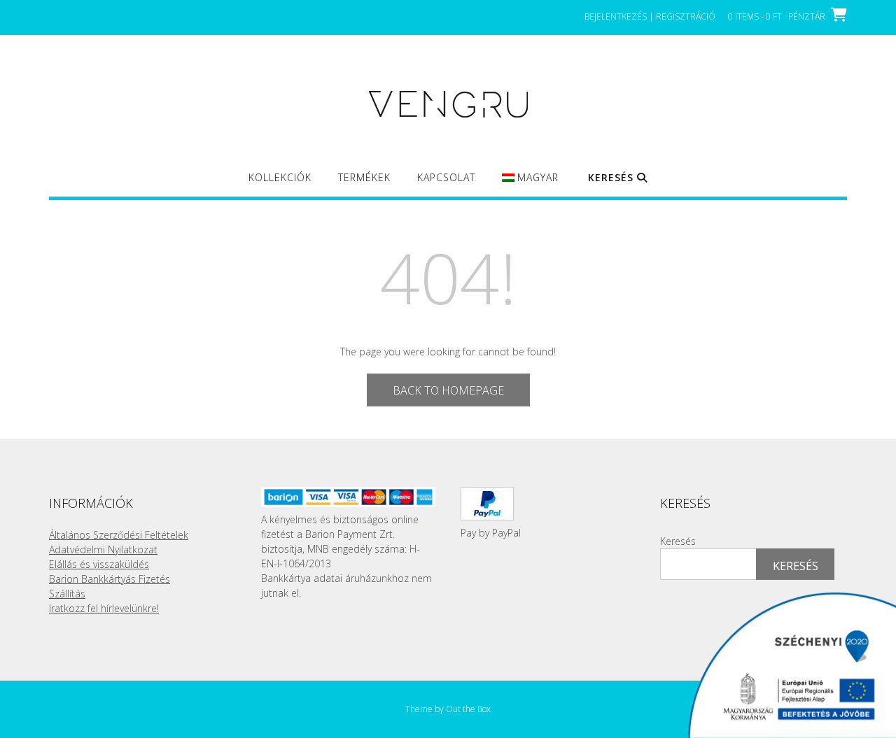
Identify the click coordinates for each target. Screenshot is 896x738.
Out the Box (468, 709)
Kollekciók (280, 177)
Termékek (364, 177)
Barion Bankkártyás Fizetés (109, 579)
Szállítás (67, 593)
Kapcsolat (446, 177)
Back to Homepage (448, 390)
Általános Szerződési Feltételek (118, 534)
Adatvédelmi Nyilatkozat (103, 549)
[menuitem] (530, 184)
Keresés (678, 541)
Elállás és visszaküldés (99, 564)
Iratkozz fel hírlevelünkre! (104, 608)
